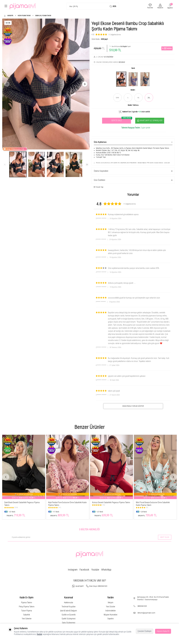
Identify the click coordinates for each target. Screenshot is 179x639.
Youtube (95, 569)
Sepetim (110, 618)
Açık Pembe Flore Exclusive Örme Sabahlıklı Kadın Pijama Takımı (23, 503)
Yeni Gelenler (26, 618)
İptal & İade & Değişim (68, 611)
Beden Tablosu (133, 105)
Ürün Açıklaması (100, 142)
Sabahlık (26, 615)
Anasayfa (10, 15)
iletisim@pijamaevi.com (146, 613)
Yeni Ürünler (110, 606)
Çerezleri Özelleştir (144, 631)
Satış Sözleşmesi (68, 623)
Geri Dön (8, 23)
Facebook (84, 569)
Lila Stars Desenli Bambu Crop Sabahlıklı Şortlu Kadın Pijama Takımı (154, 503)
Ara (114, 6)
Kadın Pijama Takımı (24, 15)
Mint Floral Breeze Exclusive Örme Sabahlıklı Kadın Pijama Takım (109, 503)
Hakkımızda (68, 602)
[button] (7, 84)
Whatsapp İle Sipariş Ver (151, 120)
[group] (46, 84)
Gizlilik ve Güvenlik (69, 615)
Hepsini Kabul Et (163, 631)
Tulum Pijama (26, 611)
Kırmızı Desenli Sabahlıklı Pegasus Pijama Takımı (67, 502)
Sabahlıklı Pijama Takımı (43, 15)
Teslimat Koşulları (69, 606)
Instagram (72, 569)
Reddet (39, 634)
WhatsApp (106, 569)
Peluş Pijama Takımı (26, 606)
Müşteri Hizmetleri (110, 615)
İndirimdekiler (110, 611)
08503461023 (142, 606)
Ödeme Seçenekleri (101, 171)
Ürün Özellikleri (99, 180)
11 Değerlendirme (114, 35)
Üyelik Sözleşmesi (69, 618)
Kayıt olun (164, 537)
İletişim (110, 602)
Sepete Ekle (121, 120)
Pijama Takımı (26, 602)
